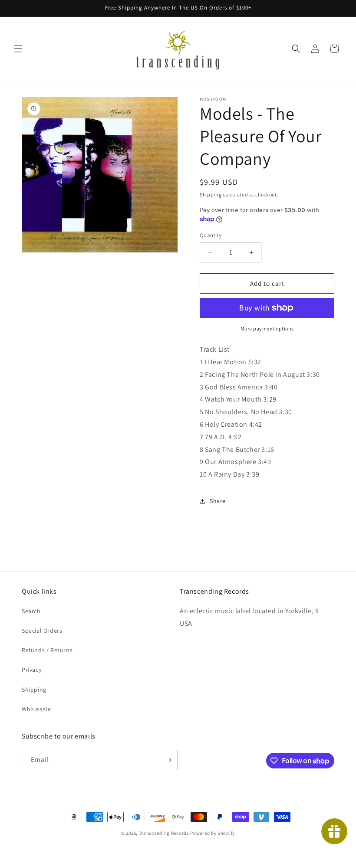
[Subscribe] (168, 760)
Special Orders (42, 630)
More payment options (267, 328)
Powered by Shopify (212, 833)
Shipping (211, 194)
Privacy (31, 669)
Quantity (210, 235)
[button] (18, 48)
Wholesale (36, 709)
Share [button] (218, 501)
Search (31, 611)
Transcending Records (164, 833)
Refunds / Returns (47, 650)
